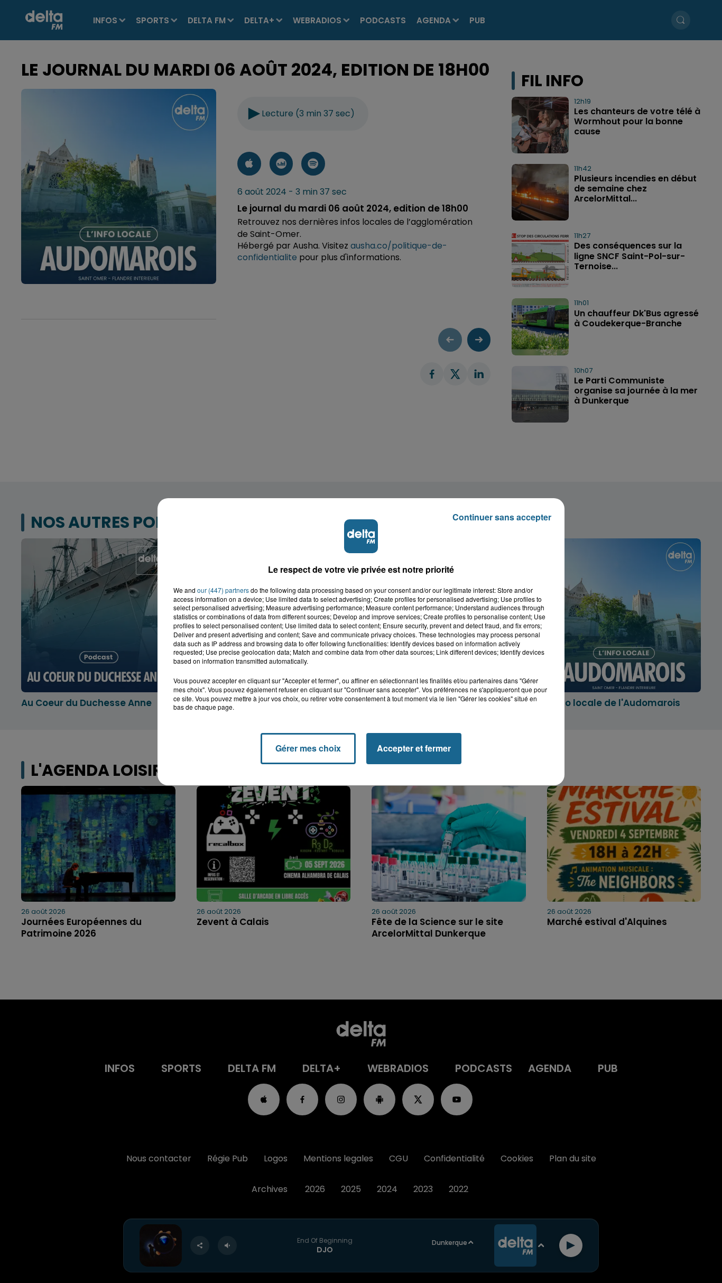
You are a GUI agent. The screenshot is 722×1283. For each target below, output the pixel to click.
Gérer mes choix (308, 748)
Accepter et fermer (414, 748)
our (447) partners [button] (223, 590)
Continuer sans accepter (501, 517)
